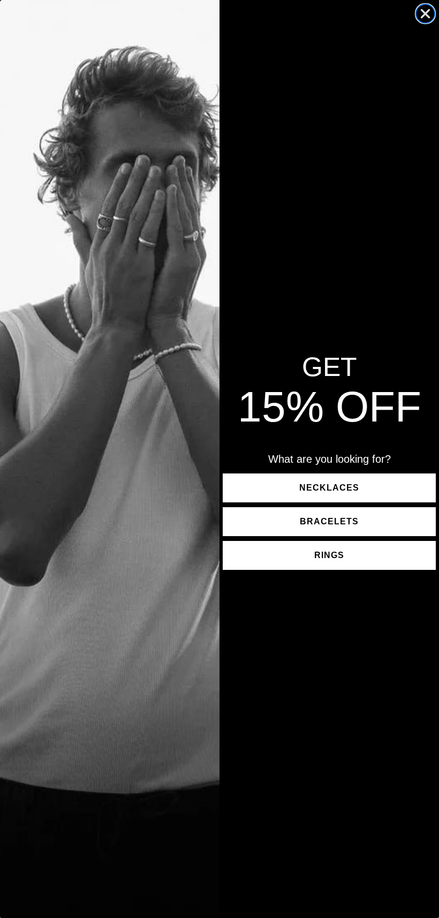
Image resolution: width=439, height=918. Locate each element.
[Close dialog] (425, 13)
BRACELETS (329, 521)
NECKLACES (329, 487)
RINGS (329, 555)
